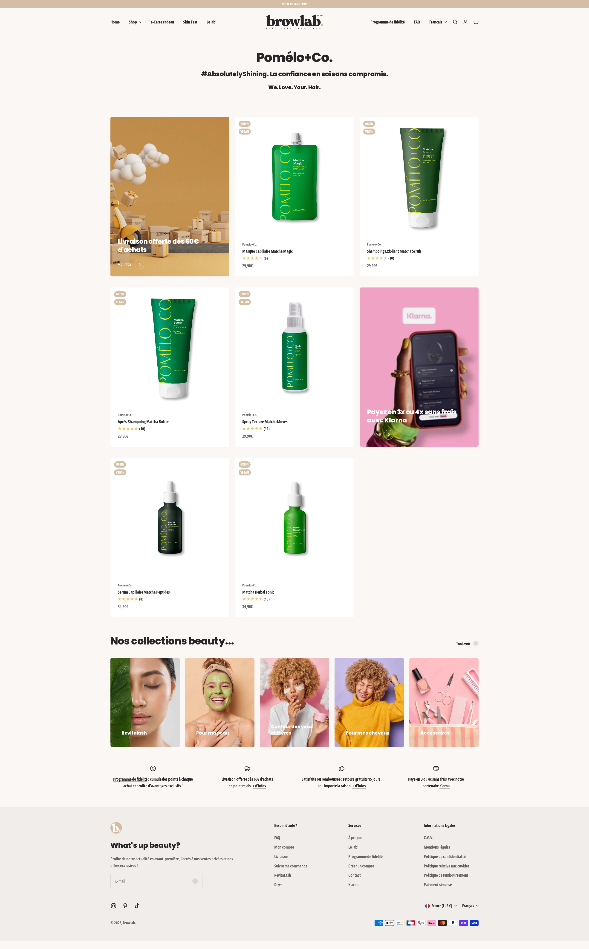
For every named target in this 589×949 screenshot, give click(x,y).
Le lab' (211, 22)
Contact (354, 875)
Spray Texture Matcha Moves (265, 421)
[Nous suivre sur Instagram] (113, 906)
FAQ (417, 22)
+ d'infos (259, 785)
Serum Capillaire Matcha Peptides (144, 592)
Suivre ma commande (290, 866)
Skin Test (190, 22)
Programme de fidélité (387, 22)
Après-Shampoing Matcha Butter (143, 421)
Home (115, 22)
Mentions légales (437, 847)
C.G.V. (428, 837)
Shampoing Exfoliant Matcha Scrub (394, 251)
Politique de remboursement (446, 875)
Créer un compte (361, 866)
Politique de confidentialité (445, 856)
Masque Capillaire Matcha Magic (267, 251)
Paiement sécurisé (438, 884)
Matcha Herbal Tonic (258, 592)
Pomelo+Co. (249, 244)
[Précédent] (243, 4)
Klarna (444, 785)
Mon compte (284, 847)
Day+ (278, 884)
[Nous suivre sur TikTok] (137, 906)
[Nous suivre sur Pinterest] (125, 906)
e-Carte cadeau (162, 22)
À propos (355, 837)
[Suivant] (345, 4)
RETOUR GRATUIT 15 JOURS (294, 4)
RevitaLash (282, 875)
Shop (133, 22)
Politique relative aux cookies (446, 866)
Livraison (281, 856)
